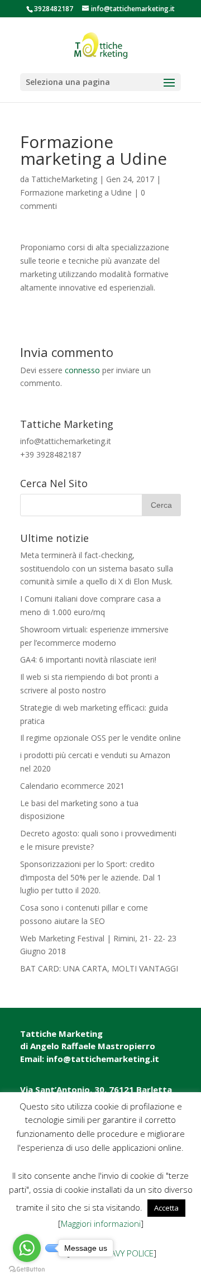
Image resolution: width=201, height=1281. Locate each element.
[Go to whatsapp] (27, 1248)
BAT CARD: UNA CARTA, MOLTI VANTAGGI (99, 968)
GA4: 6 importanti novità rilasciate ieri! (88, 659)
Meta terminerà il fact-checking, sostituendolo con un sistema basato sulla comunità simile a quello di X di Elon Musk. (96, 568)
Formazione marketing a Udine (76, 192)
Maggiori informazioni (101, 1223)
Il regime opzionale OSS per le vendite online (100, 737)
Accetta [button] (166, 1208)
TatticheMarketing (64, 179)
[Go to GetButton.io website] (27, 1269)
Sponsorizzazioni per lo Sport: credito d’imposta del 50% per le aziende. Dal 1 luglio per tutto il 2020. (90, 877)
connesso (82, 370)
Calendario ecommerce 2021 (72, 785)
